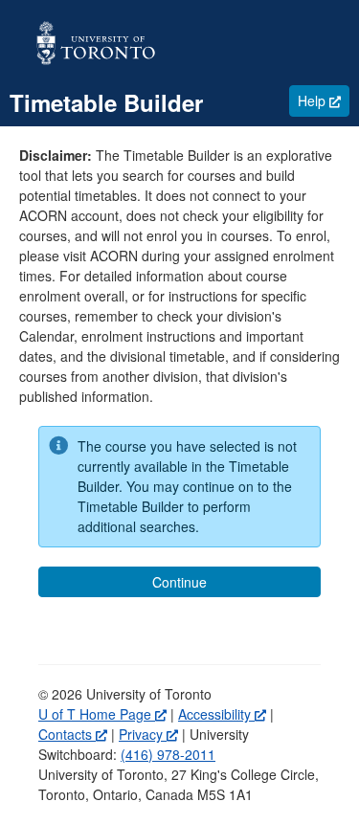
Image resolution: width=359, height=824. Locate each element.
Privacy (148, 734)
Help (323, 100)
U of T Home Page (102, 714)
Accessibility (222, 714)
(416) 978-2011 (168, 754)
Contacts (72, 734)
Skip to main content (61, 9)
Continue (179, 581)
